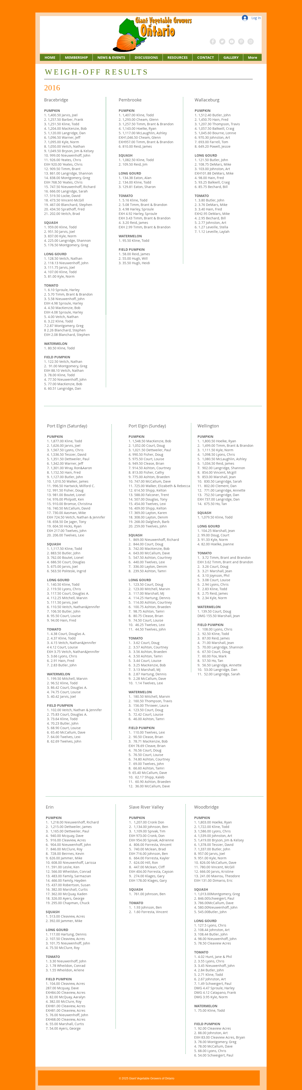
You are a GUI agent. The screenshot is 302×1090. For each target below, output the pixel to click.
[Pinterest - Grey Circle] (241, 41)
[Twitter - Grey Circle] (222, 41)
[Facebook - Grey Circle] (213, 41)
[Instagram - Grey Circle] (250, 41)
